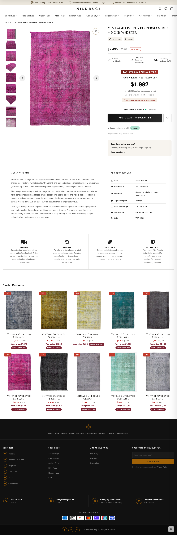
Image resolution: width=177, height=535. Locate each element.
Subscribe (153, 461)
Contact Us (13, 483)
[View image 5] (11, 78)
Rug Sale (128, 15)
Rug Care (12, 465)
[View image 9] (11, 122)
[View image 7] (11, 100)
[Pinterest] (77, 529)
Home (5, 22)
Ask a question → (118, 152)
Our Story (94, 453)
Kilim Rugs (60, 15)
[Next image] (96, 78)
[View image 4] (11, 67)
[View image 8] (11, 111)
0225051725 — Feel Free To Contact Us (130, 2)
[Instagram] (70, 529)
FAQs (10, 477)
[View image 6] (11, 89)
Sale (50, 477)
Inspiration (161, 15)
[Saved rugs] (166, 8)
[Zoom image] (96, 31)
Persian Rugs (28, 15)
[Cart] (171, 8)
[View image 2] (11, 45)
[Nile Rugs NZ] (89, 8)
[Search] (160, 8)
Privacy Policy (162, 467)
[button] (88, 2)
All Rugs (13, 22)
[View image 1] (11, 34)
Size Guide (12, 471)
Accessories (144, 15)
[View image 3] (11, 56)
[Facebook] (64, 529)
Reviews (93, 458)
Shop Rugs (10, 15)
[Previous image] (22, 78)
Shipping (11, 453)
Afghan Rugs (44, 15)
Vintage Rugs (53, 453)
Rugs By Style (92, 15)
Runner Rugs (75, 15)
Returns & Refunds (16, 459)
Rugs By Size (111, 15)
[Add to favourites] (167, 118)
